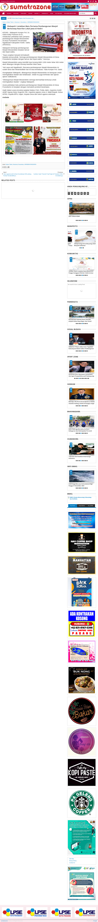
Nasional (16, 13)
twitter (88, 1)
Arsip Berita (82, 505)
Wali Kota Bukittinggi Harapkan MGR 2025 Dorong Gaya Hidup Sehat (81, 320)
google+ (93, 1)
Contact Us (72, 862)
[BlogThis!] (5, 167)
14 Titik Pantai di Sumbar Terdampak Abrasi (80, 484)
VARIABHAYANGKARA (30, 164)
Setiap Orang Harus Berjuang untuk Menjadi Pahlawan (79, 244)
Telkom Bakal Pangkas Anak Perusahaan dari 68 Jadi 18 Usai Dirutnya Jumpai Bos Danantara (34, 18)
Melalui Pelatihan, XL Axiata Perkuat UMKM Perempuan (80, 347)
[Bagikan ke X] (7, 167)
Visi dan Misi (58, 13)
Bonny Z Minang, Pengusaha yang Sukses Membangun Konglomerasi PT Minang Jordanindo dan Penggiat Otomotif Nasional (81, 375)
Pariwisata (45, 13)
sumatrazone (4, 921)
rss (96, 1)
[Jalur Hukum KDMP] (82, 208)
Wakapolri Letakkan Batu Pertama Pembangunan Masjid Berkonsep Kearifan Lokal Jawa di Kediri (32, 27)
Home (3, 13)
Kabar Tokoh (9, 164)
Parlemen (23, 13)
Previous (95, 211)
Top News (72, 505)
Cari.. (95, 13)
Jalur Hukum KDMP (74, 216)
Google (95, 921)
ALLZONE (90, 505)
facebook (91, 1)
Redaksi (9, 13)
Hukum (30, 13)
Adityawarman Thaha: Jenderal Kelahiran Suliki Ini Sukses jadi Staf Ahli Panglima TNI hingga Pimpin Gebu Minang (81, 402)
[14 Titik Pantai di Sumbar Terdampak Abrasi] (82, 476)
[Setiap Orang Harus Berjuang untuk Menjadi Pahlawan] (82, 236)
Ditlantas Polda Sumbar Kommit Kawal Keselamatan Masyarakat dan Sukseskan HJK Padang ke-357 (81, 430)
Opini (51, 13)
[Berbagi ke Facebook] (9, 167)
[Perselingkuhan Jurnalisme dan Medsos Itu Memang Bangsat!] (82, 449)
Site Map (71, 858)
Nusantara (21, 164)
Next (68, 211)
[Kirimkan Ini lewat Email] (3, 167)
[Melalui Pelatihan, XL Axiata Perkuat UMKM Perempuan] (82, 339)
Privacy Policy (73, 860)
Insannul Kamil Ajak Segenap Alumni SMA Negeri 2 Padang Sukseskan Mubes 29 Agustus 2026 (81, 272)
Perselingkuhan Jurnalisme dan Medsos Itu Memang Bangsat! (82, 457)
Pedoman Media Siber (70, 13)
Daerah (36, 13)
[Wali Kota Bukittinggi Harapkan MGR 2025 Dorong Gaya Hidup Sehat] (82, 311)
